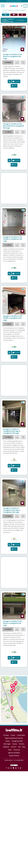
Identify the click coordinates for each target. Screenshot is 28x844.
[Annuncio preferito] (22, 49)
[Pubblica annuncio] (21, 5)
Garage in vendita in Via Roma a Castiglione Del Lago (12, 56)
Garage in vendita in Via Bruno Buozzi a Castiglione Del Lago (13, 126)
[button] (4, 39)
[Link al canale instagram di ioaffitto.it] (11, 768)
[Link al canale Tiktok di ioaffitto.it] (20, 768)
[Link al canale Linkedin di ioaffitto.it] (9, 768)
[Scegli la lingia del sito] (14, 765)
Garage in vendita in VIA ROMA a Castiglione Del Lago (12, 318)
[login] (25, 6)
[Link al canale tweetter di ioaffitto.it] (18, 768)
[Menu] (3, 6)
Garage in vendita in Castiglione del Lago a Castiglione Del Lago (11, 431)
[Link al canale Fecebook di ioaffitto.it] (6, 768)
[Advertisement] (14, 188)
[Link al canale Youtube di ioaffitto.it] (16, 768)
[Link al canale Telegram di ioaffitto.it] (13, 768)
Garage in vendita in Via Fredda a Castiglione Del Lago (12, 239)
